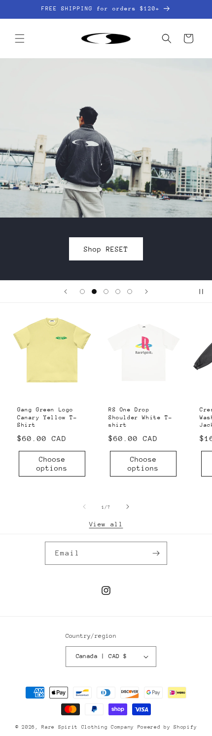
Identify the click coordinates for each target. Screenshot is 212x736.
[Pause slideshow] (201, 291)
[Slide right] (128, 506)
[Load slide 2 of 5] (94, 291)
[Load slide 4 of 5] (118, 291)
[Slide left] (84, 506)
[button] (20, 38)
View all (106, 524)
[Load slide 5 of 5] (130, 291)
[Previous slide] (65, 291)
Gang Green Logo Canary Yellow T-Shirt (47, 417)
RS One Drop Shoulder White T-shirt (140, 417)
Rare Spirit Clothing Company (89, 727)
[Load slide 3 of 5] (106, 291)
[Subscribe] (156, 553)
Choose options (52, 463)
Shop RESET (148, 249)
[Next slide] (146, 291)
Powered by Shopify (167, 727)
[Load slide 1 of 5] (82, 291)
